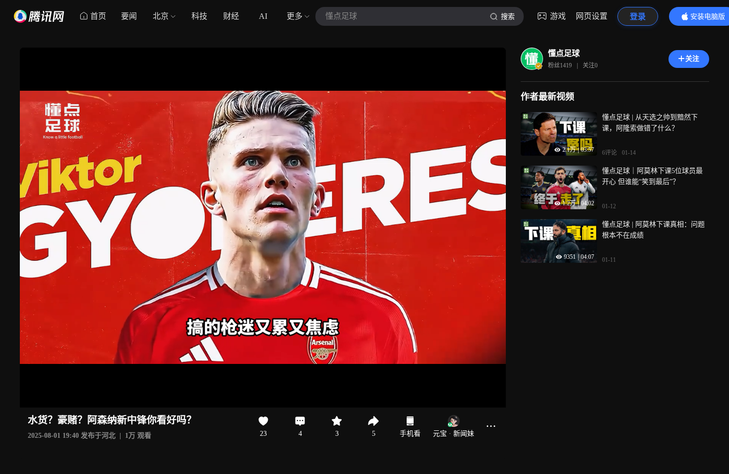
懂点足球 (564, 53)
